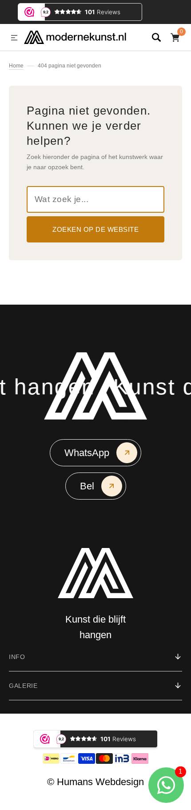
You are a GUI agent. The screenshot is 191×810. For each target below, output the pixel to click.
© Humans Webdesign (95, 781)
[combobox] (95, 199)
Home (16, 66)
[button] (14, 38)
